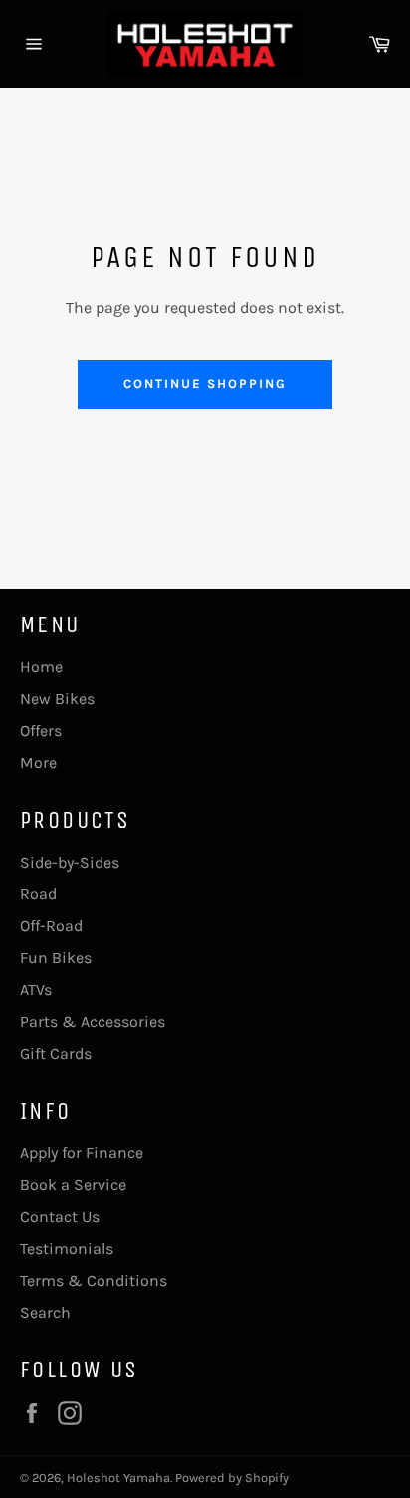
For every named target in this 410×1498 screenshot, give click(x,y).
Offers (41, 730)
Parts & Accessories (92, 1021)
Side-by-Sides (69, 862)
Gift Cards (56, 1053)
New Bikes (57, 698)
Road (38, 893)
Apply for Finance (81, 1152)
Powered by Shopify (232, 1477)
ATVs (36, 989)
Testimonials (66, 1248)
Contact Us (60, 1216)
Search (45, 1312)
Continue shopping (204, 383)
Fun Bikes (56, 957)
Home (41, 666)
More (38, 762)
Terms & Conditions (93, 1280)
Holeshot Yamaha (118, 1477)
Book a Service (73, 1184)
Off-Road (51, 925)
